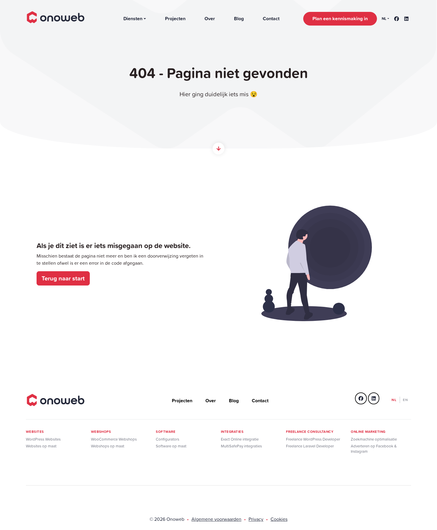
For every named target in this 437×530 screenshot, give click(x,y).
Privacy (256, 519)
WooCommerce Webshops (114, 439)
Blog (239, 18)
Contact (271, 18)
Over (210, 18)
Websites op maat (41, 446)
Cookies (279, 519)
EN (405, 399)
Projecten (175, 18)
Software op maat (171, 446)
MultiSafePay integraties (241, 446)
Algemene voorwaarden (216, 519)
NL (394, 399)
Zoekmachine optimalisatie (374, 439)
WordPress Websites (43, 439)
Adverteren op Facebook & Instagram (374, 449)
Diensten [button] (132, 18)
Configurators (167, 439)
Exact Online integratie (240, 439)
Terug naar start (63, 278)
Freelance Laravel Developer (310, 446)
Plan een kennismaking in (340, 18)
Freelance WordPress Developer (313, 439)
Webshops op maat (107, 446)
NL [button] (384, 18)
